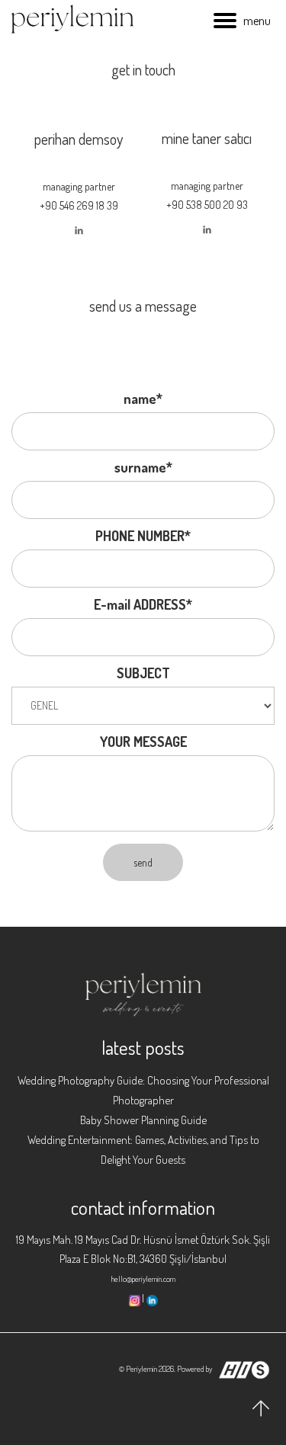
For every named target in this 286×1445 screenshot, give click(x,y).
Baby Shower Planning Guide (143, 1120)
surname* (143, 467)
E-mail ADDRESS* (143, 604)
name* (143, 398)
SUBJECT (143, 673)
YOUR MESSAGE (143, 741)
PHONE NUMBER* (143, 535)
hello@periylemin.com (143, 1279)
